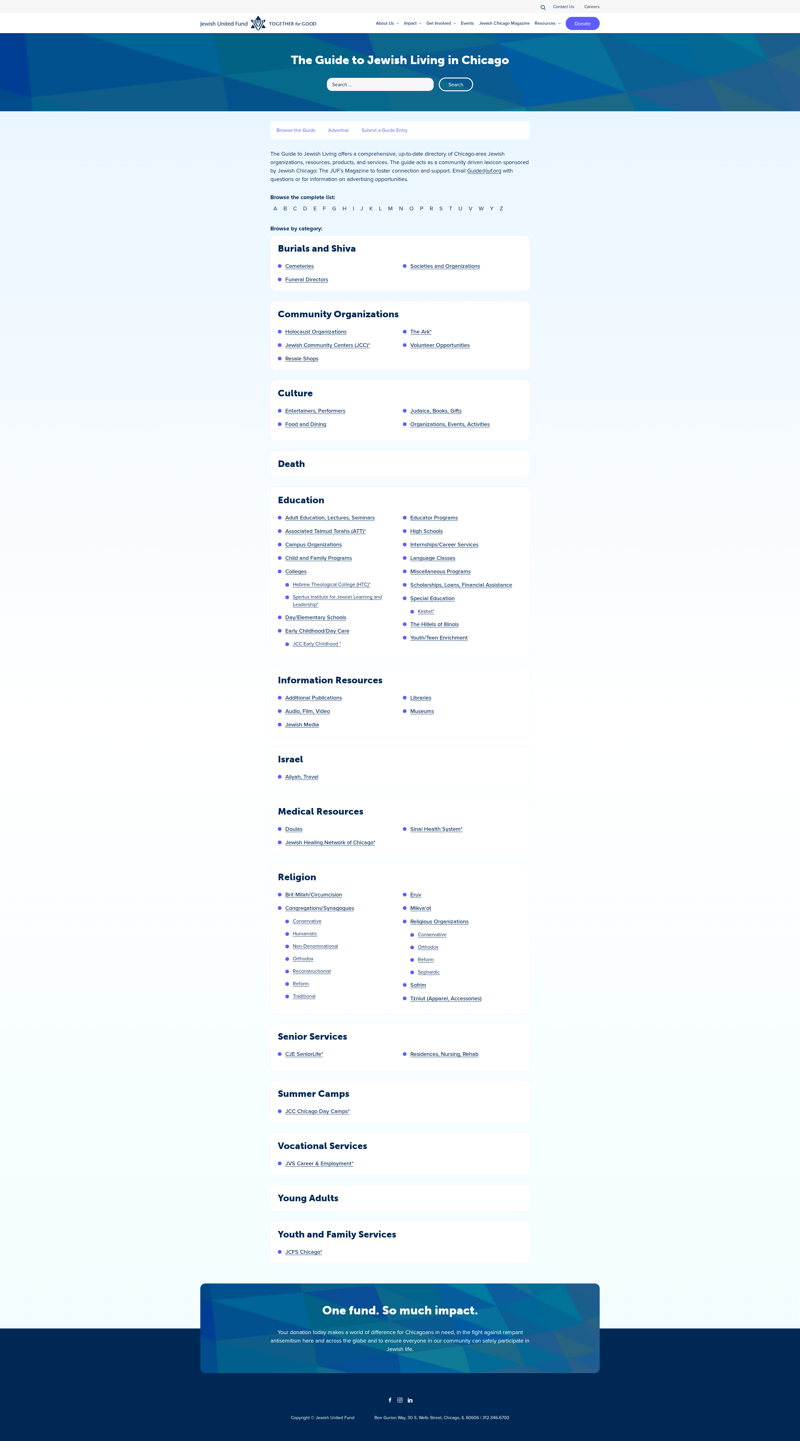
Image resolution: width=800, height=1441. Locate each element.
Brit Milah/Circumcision (313, 894)
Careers (592, 6)
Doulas (293, 829)
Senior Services (312, 1036)
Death (291, 463)
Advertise (338, 130)
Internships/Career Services (444, 544)
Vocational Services (322, 1146)
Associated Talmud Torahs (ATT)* (325, 531)
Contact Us (563, 6)
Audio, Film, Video (307, 711)
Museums (422, 711)
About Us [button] (385, 23)
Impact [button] (410, 23)
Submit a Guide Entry (385, 130)
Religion (297, 877)
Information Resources (330, 680)
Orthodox (303, 958)
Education (301, 500)
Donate (583, 23)
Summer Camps (313, 1093)
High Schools (426, 531)
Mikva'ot (420, 908)
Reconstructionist (312, 970)
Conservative (307, 920)
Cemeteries (299, 266)
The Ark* (421, 331)
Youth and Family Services (337, 1234)
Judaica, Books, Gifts (436, 410)
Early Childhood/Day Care (317, 631)
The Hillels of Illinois (434, 624)
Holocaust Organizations (316, 331)
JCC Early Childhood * (317, 643)
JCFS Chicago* (303, 1252)
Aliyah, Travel (301, 777)
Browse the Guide (296, 130)
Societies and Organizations (445, 266)
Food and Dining (305, 424)
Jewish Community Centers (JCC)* (327, 345)
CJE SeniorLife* (304, 1054)
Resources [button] (545, 23)
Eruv (415, 894)
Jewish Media (302, 724)
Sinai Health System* (436, 829)
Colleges (296, 571)
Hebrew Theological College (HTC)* (331, 584)
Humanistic (305, 933)
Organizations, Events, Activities (450, 424)
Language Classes (432, 558)
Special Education (432, 598)
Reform (301, 983)
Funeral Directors (306, 279)
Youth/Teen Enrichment (439, 637)
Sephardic (429, 971)
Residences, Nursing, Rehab (444, 1054)
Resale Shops (301, 358)
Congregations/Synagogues (319, 908)
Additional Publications (313, 697)
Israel (290, 759)
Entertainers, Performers (315, 410)
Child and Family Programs (318, 558)
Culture (295, 393)
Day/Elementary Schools (315, 617)
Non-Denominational (315, 945)
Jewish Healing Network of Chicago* (330, 842)
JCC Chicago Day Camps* (317, 1111)
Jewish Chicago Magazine (504, 23)
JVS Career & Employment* (319, 1163)
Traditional (304, 995)
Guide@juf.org (484, 170)
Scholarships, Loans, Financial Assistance (461, 585)
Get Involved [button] (439, 23)
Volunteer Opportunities (440, 345)
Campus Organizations (313, 544)
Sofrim (418, 985)
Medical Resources (320, 811)
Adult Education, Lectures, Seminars (330, 517)
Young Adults (308, 1198)
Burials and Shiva (317, 248)
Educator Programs (434, 517)
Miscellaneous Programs (440, 571)
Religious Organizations (439, 921)
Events (467, 23)
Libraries (420, 697)
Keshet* (426, 611)
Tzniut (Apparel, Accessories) (446, 998)
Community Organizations (338, 314)
